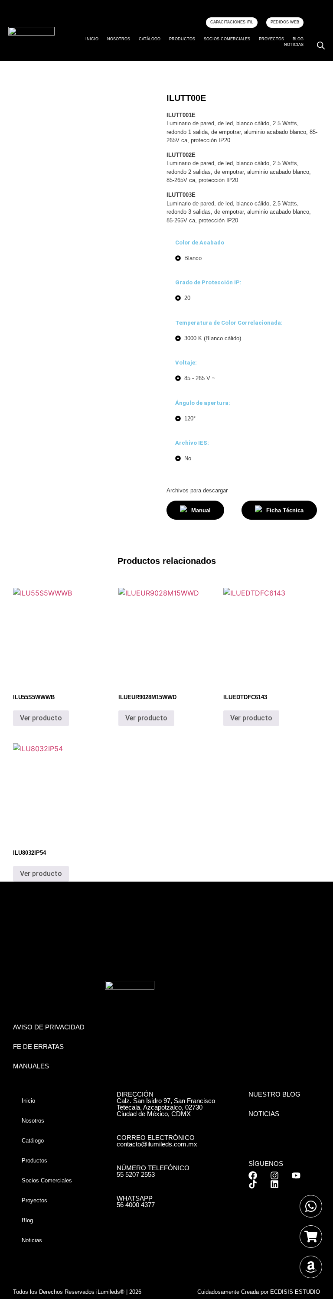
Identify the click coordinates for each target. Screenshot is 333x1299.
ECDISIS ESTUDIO (295, 1292)
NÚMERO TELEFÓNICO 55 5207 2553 (153, 1171)
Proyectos (271, 39)
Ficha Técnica (285, 510)
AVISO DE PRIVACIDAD (49, 1027)
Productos (182, 39)
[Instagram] (274, 1175)
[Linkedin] (274, 1184)
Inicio (91, 39)
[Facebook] (252, 1175)
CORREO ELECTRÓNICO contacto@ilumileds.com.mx (157, 1141)
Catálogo (149, 39)
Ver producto (41, 718)
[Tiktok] (252, 1184)
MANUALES (31, 1066)
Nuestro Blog (274, 1094)
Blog (298, 39)
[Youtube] (296, 1175)
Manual (201, 510)
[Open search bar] (321, 45)
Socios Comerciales (227, 39)
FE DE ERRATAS (38, 1046)
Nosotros (118, 39)
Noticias (294, 44)
